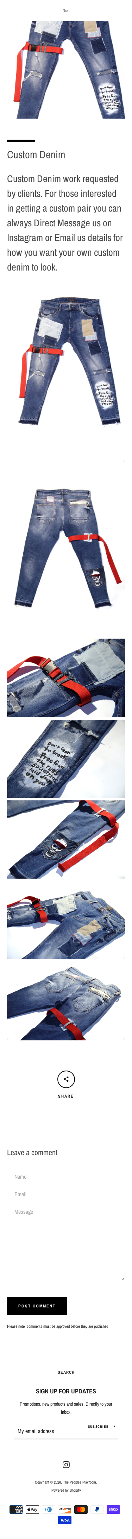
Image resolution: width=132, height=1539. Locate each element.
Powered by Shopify (66, 1490)
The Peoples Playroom (79, 1482)
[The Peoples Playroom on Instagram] (66, 1464)
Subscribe (98, 1426)
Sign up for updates (66, 1391)
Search (66, 1372)
